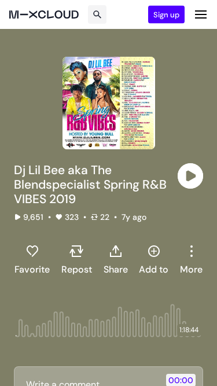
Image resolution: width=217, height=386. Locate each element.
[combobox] (191, 259)
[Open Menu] (201, 14)
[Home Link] (44, 14)
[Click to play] (190, 176)
